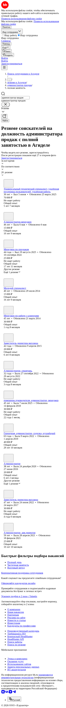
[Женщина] (9, 216)
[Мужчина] (9, 183)
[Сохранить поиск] (4, 116)
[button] (4, 58)
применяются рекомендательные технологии (27, 676)
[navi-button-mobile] (4, 67)
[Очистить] (5, 104)
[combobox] (15, 97)
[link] (6, 51)
